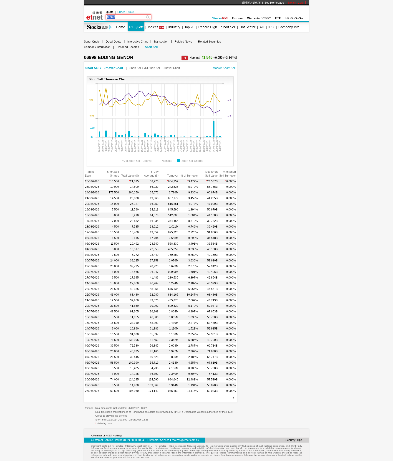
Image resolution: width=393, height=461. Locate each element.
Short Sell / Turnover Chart (104, 68)
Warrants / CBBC (259, 18)
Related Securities (209, 41)
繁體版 (246, 2)
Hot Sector (247, 27)
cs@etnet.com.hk (188, 440)
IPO (271, 27)
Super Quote (125, 12)
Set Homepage (274, 2)
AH (261, 27)
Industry (174, 27)
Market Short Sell (224, 68)
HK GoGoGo (294, 18)
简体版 (256, 2)
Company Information (97, 47)
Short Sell (228, 27)
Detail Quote (113, 41)
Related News (183, 41)
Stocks (217, 18)
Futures (237, 18)
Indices (153, 27)
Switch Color (296, 2)
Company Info (288, 27)
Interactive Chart (137, 41)
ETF (278, 18)
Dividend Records (128, 47)
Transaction (161, 41)
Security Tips (293, 440)
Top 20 (189, 27)
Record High (207, 27)
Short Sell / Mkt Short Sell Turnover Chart (154, 68)
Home (120, 27)
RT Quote (136, 27)
